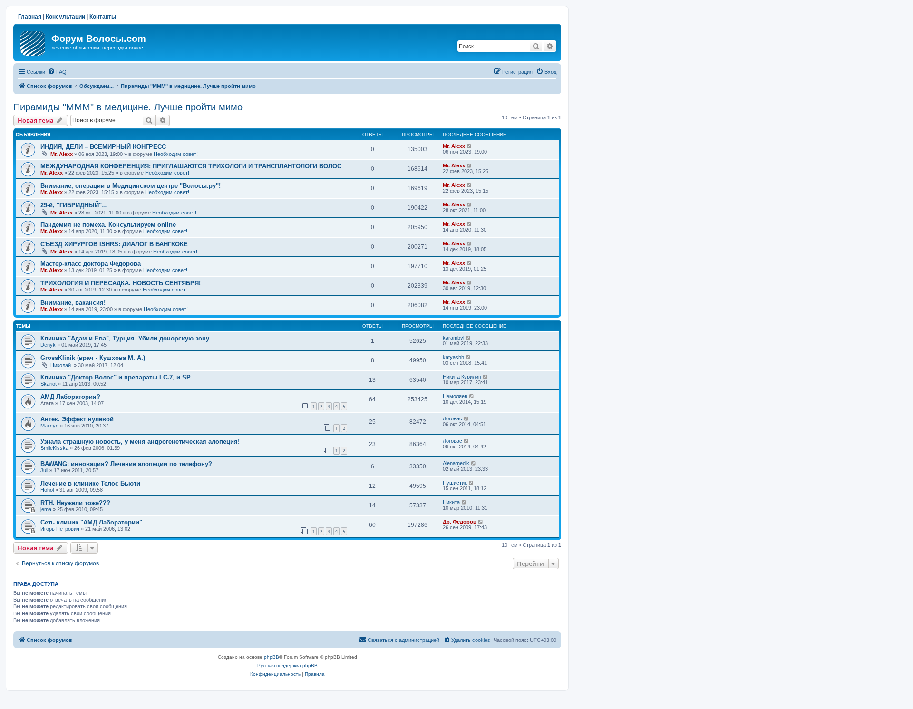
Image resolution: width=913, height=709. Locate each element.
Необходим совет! (176, 154)
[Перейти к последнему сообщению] (469, 146)
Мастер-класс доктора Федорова (90, 263)
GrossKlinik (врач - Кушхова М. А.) (92, 357)
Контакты (102, 16)
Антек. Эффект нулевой (77, 419)
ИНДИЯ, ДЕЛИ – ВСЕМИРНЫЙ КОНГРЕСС (103, 146)
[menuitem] (57, 72)
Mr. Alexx (61, 154)
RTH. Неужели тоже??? (75, 502)
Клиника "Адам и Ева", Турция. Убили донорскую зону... (127, 338)
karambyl (453, 337)
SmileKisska (54, 448)
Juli (44, 470)
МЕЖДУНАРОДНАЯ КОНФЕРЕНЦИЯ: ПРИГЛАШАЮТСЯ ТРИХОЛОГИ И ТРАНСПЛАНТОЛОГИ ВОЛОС (190, 166)
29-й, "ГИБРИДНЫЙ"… (74, 205)
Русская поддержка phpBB (287, 665)
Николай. (61, 365)
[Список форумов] (33, 41)
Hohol (47, 490)
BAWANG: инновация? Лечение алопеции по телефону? (126, 463)
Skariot (48, 384)
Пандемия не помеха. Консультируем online (108, 224)
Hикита (451, 502)
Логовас (452, 418)
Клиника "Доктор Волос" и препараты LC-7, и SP (115, 377)
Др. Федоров (459, 521)
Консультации (65, 16)
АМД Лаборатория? (70, 396)
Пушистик (455, 483)
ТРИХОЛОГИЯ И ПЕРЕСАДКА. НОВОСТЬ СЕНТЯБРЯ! (120, 283)
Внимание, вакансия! (73, 302)
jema (45, 509)
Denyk (48, 345)
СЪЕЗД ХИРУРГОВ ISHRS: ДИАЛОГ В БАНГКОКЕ (114, 244)
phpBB (271, 657)
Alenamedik (456, 463)
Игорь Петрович (59, 529)
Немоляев (455, 396)
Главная (29, 16)
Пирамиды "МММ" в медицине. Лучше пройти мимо (128, 107)
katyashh (453, 357)
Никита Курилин (462, 376)
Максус (49, 425)
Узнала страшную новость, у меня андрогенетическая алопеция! (140, 441)
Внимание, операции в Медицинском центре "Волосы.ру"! (130, 185)
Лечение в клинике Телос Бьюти (90, 483)
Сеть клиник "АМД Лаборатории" (91, 522)
